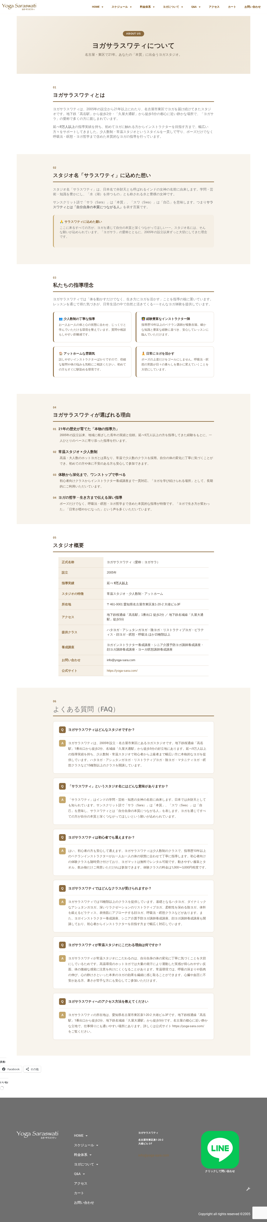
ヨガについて (171, 6)
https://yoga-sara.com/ (122, 670)
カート (232, 6)
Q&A (194, 6)
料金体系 (145, 6)
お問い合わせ (252, 6)
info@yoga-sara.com (153, 1155)
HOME (95, 6)
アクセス (214, 6)
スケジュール (120, 6)
